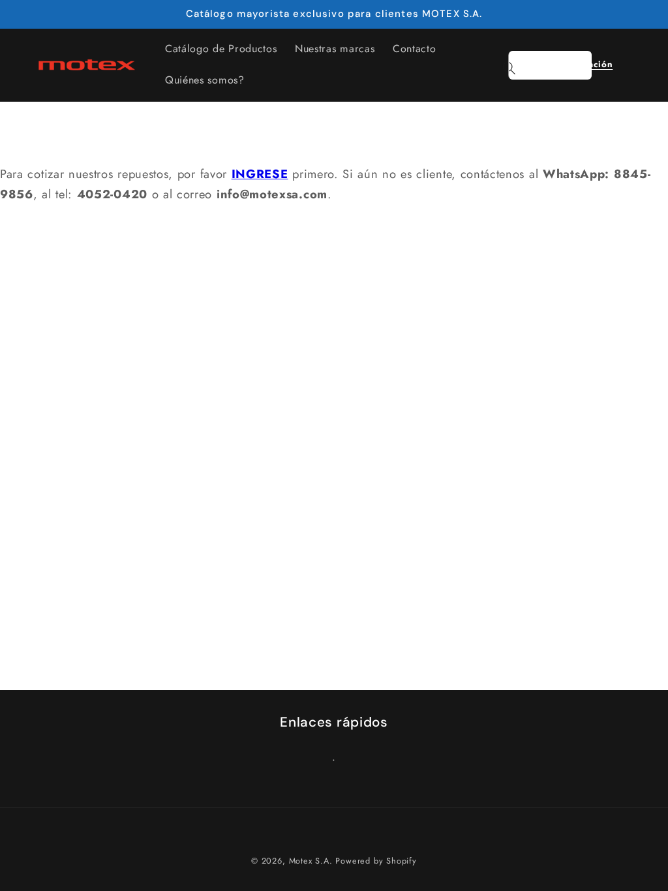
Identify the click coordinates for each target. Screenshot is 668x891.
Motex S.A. (311, 860)
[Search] (509, 68)
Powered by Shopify (376, 860)
